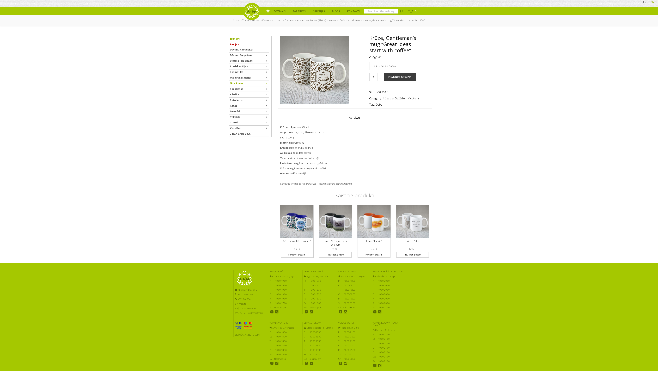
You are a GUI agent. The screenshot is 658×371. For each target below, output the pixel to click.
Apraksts (355, 117)
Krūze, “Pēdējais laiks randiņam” (335, 242)
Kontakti (353, 11)
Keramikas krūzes (272, 20)
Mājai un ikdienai (240, 77)
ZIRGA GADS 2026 (240, 133)
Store (236, 20)
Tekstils (235, 117)
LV (644, 2)
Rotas (233, 105)
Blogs (336, 11)
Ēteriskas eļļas (239, 66)
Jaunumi (235, 38)
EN (652, 2)
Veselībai (235, 128)
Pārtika (234, 94)
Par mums (299, 11)
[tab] (355, 118)
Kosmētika (236, 72)
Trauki (245, 20)
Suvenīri (235, 111)
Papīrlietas (236, 89)
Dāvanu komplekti (241, 49)
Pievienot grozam (399, 76)
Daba (379, 104)
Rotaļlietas (236, 100)
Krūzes (255, 20)
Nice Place (236, 83)
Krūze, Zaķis (412, 241)
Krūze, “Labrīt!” (374, 241)
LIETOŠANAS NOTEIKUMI (247, 334)
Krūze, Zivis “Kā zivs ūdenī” (297, 241)
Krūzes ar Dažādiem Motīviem (345, 20)
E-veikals (279, 11)
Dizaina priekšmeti (241, 60)
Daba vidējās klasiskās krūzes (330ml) (305, 20)
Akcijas (234, 44)
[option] (297, 230)
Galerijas (319, 11)
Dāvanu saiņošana (241, 55)
